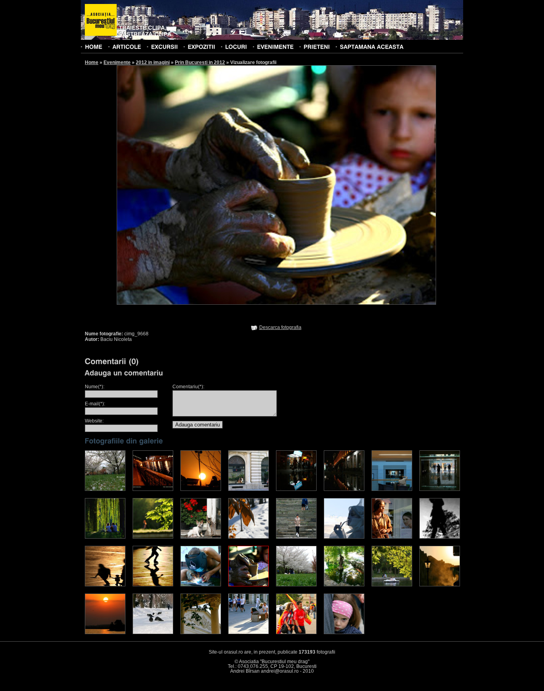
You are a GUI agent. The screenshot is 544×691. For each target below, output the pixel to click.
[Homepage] (101, 20)
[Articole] (126, 46)
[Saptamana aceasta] (371, 46)
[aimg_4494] (392, 489)
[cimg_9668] (248, 585)
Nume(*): (94, 386)
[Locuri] (236, 46)
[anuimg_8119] (153, 585)
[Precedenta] (196, 184)
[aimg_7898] (248, 537)
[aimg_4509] (439, 489)
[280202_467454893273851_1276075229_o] (153, 489)
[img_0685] (105, 632)
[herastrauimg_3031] (296, 585)
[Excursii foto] (164, 46)
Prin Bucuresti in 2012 (200, 62)
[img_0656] (439, 585)
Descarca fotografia (280, 327)
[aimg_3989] (344, 489)
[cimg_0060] (200, 585)
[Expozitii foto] (201, 46)
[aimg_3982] (296, 489)
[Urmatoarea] (356, 184)
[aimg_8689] (344, 632)
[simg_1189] (248, 632)
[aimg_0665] (200, 489)
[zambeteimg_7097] (296, 632)
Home (91, 62)
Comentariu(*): (188, 386)
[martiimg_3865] (200, 632)
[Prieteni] (316, 46)
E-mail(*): (95, 404)
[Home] (93, 46)
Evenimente (117, 62)
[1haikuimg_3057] (105, 489)
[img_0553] (344, 585)
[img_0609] (392, 585)
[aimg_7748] (200, 537)
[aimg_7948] (296, 537)
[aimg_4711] (105, 537)
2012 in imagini (153, 62)
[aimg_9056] (344, 537)
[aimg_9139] (392, 537)
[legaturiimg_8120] (105, 585)
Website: (94, 421)
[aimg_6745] (153, 537)
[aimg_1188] (248, 489)
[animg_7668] (439, 537)
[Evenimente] (275, 46)
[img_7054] (153, 632)
